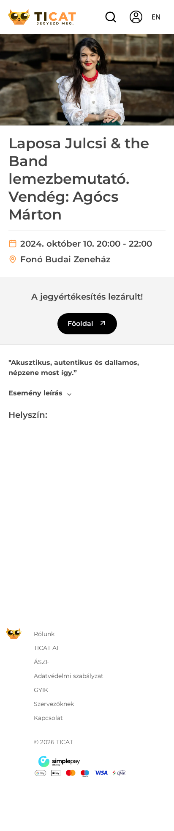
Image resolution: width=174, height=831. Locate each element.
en (156, 17)
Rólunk (44, 634)
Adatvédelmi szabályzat (68, 676)
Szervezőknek (54, 704)
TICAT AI (46, 648)
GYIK (41, 690)
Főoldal (81, 324)
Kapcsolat (48, 718)
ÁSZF (41, 662)
